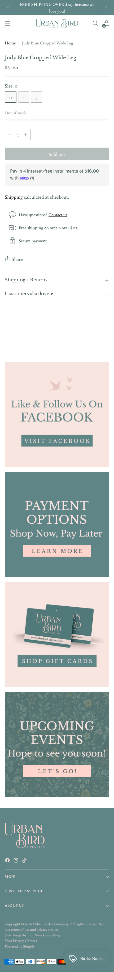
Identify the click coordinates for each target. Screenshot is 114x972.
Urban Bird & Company (51, 923)
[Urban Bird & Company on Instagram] (16, 861)
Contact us (58, 214)
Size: (11, 85)
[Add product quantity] (25, 134)
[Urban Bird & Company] (57, 23)
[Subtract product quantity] (10, 134)
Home (10, 42)
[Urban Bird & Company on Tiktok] (25, 861)
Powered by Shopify (20, 946)
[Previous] (8, 7)
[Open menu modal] (7, 23)
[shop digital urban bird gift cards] (57, 634)
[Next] (106, 7)
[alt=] (57, 744)
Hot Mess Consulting (44, 935)
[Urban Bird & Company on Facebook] (8, 861)
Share (17, 259)
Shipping (14, 197)
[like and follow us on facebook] (57, 414)
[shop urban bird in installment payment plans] (57, 524)
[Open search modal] (95, 23)
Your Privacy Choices (21, 940)
